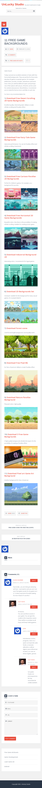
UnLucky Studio (13, 4)
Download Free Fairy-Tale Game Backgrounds (19, 138)
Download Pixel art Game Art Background (19, 474)
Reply (34, 580)
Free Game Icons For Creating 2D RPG (21, 526)
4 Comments (11, 55)
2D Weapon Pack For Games (21, 537)
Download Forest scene (17, 328)
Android (6, 766)
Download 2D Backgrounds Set (20, 291)
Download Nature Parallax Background (17, 398)
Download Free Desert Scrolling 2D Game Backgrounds (19, 99)
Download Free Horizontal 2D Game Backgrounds (18, 216)
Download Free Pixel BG (17, 363)
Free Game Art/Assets (16, 61)
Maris (11, 49)
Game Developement (11, 757)
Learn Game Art (9, 762)
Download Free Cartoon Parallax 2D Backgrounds (20, 177)
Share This (24, 513)
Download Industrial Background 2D (20, 255)
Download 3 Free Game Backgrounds (16, 435)
